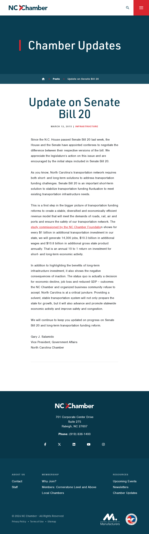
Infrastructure (86, 126)
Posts (56, 79)
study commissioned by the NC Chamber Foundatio (66, 227)
